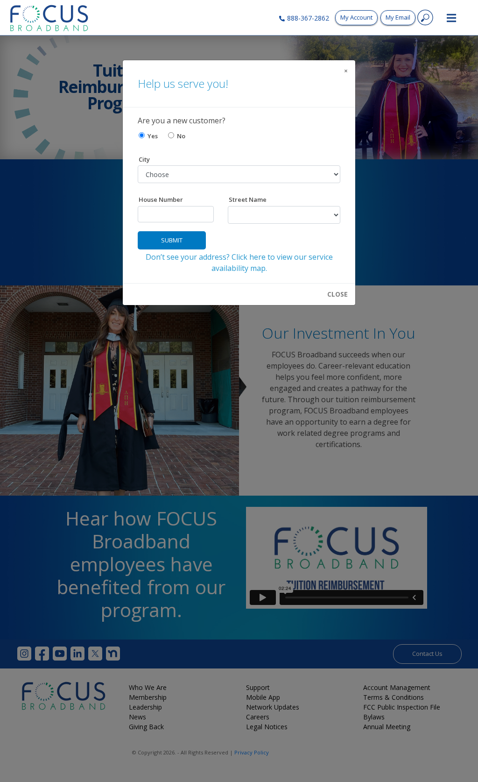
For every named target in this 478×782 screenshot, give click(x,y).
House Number (161, 199)
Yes (151, 136)
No (179, 136)
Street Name (248, 199)
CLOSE (337, 294)
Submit (172, 240)
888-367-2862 (308, 18)
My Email (398, 17)
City (144, 159)
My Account (356, 17)
